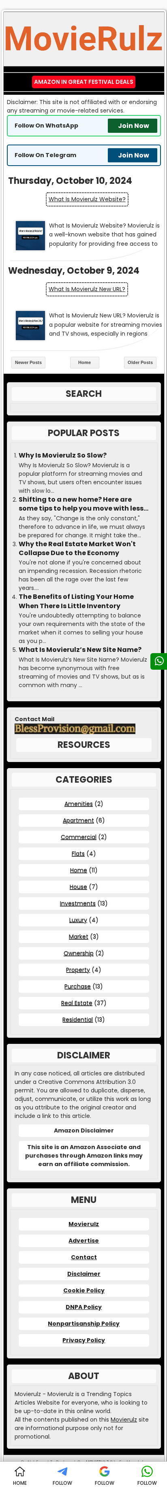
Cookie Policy (84, 1290)
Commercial (78, 837)
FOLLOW (62, 1482)
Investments (78, 903)
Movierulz (84, 1224)
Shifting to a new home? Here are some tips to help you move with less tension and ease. (81, 504)
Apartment (78, 820)
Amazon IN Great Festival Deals (83, 82)
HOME (20, 1482)
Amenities (78, 804)
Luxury (78, 920)
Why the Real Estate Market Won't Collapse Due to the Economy (77, 549)
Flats (78, 853)
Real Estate (76, 1003)
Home (84, 362)
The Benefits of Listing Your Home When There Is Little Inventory (76, 601)
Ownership (79, 953)
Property (78, 970)
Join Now (133, 125)
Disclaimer (84, 1274)
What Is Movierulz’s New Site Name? (80, 649)
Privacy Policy (83, 1340)
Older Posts (140, 362)
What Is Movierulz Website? (87, 199)
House (78, 887)
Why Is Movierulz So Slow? (63, 455)
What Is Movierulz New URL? (87, 289)
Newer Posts (28, 362)
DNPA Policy (84, 1307)
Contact (84, 1257)
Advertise (84, 1241)
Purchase (77, 986)
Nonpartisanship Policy (84, 1324)
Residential (77, 1019)
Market (78, 936)
